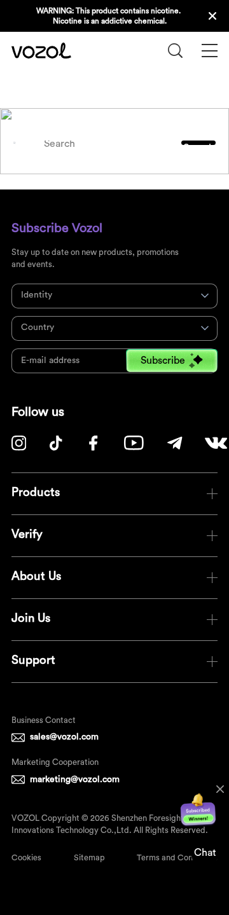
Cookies (26, 858)
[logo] (41, 50)
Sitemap (89, 858)
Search (198, 144)
